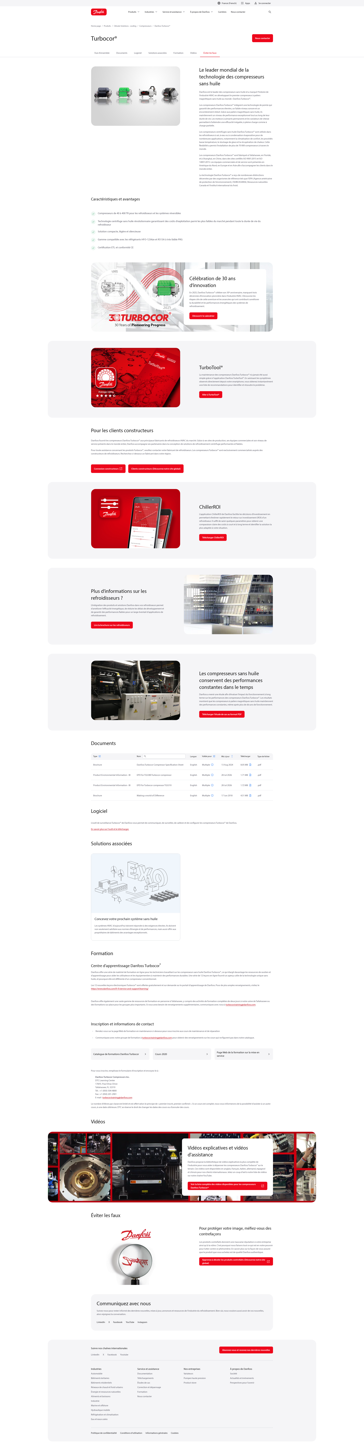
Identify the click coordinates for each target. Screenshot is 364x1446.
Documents (121, 52)
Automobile (96, 1373)
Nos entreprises (192, 1369)
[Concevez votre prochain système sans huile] (135, 883)
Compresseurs (145, 26)
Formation (178, 52)
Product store (190, 1382)
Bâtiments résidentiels (101, 1382)
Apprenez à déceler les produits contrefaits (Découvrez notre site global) (233, 1261)
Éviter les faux (209, 52)
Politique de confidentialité (104, 1432)
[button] (245, 3)
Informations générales (156, 1432)
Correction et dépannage (149, 1387)
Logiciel (138, 52)
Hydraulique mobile (100, 1410)
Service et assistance (148, 1369)
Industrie (95, 1400)
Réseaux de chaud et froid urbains (107, 1387)
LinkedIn (101, 1322)
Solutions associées (157, 52)
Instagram (142, 1322)
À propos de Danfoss (241, 1369)
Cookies (174, 1432)
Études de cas (143, 1382)
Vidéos (193, 52)
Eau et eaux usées (99, 1419)
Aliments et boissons (100, 1396)
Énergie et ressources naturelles (106, 1391)
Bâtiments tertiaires (100, 1378)
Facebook (117, 1322)
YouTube (130, 1322)
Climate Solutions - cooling (125, 26)
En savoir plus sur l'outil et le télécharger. (110, 829)
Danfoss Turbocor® (162, 26)
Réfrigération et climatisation (104, 1414)
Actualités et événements (242, 1378)
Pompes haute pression (195, 1378)
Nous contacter (144, 1396)
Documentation (144, 1373)
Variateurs (188, 1373)
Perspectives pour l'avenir (242, 1382)
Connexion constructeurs (106, 468)
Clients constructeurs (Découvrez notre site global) (156, 468)
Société (233, 1373)
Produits (107, 26)
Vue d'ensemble (101, 52)
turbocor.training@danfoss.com (241, 1004)
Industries (96, 1369)
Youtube (124, 1354)
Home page (96, 26)
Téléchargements (145, 1378)
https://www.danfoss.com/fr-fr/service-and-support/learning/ (119, 988)
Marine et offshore (99, 1405)
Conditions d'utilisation (131, 1432)
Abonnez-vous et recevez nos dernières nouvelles (246, 1350)
